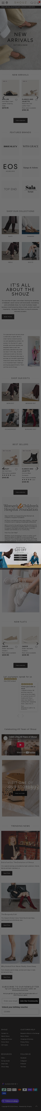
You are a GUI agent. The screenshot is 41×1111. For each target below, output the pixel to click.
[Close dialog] (1, 544)
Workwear (21, 555)
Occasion (20, 559)
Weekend (20, 557)
